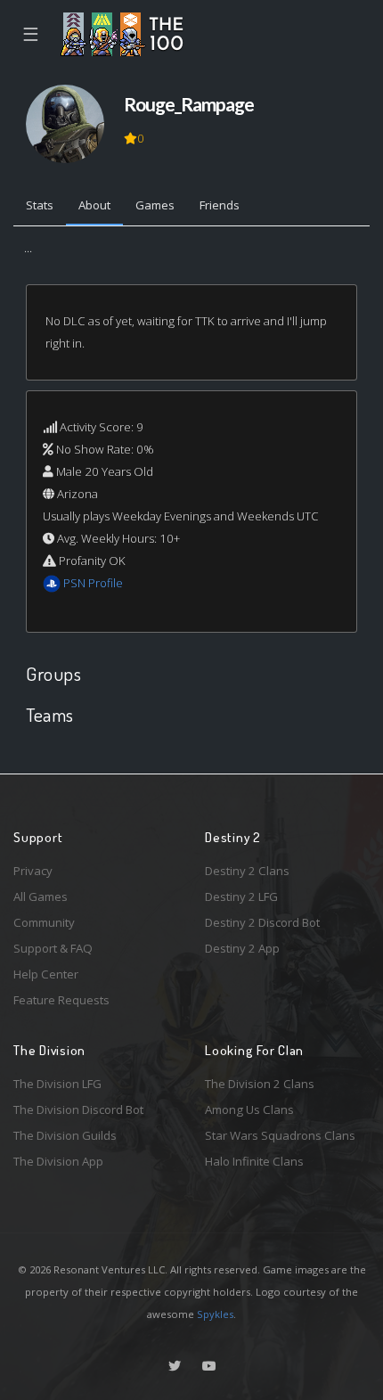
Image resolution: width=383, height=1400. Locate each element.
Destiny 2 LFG (241, 896)
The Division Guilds (65, 1135)
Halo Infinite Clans (254, 1161)
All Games (40, 896)
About (94, 205)
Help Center (45, 974)
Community (44, 922)
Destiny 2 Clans (247, 871)
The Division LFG (57, 1084)
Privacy (33, 871)
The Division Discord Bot (78, 1109)
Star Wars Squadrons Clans (280, 1135)
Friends (220, 205)
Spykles (215, 1314)
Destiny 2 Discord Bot (262, 922)
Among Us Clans (249, 1109)
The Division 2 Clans (259, 1084)
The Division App (58, 1161)
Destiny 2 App (242, 948)
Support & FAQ (53, 948)
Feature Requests (61, 1000)
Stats (39, 205)
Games (155, 205)
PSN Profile (93, 583)
